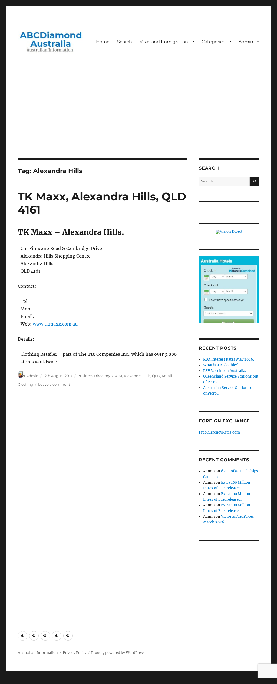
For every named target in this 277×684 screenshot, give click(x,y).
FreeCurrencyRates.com (219, 432)
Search (124, 41)
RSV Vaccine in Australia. (224, 370)
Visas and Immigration (164, 41)
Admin (246, 41)
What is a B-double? (220, 365)
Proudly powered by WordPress (118, 653)
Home (103, 41)
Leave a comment (54, 384)
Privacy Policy (74, 653)
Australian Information (38, 653)
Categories (213, 41)
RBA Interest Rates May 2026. (228, 359)
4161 (118, 376)
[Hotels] (229, 295)
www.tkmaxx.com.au (55, 324)
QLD (156, 376)
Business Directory (93, 376)
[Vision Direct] (229, 231)
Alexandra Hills (137, 376)
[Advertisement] (139, 118)
